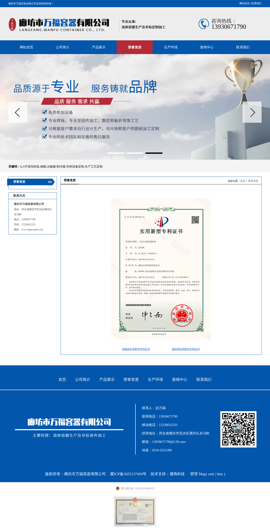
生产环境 (155, 379)
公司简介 (82, 379)
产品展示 (107, 379)
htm (220, 474)
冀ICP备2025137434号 (128, 474)
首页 (242, 181)
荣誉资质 (253, 181)
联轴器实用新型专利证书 (136, 349)
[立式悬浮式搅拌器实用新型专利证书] (161, 338)
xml (211, 474)
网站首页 (244, 3)
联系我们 (256, 3)
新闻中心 (179, 379)
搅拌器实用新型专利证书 (186, 349)
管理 (194, 474)
